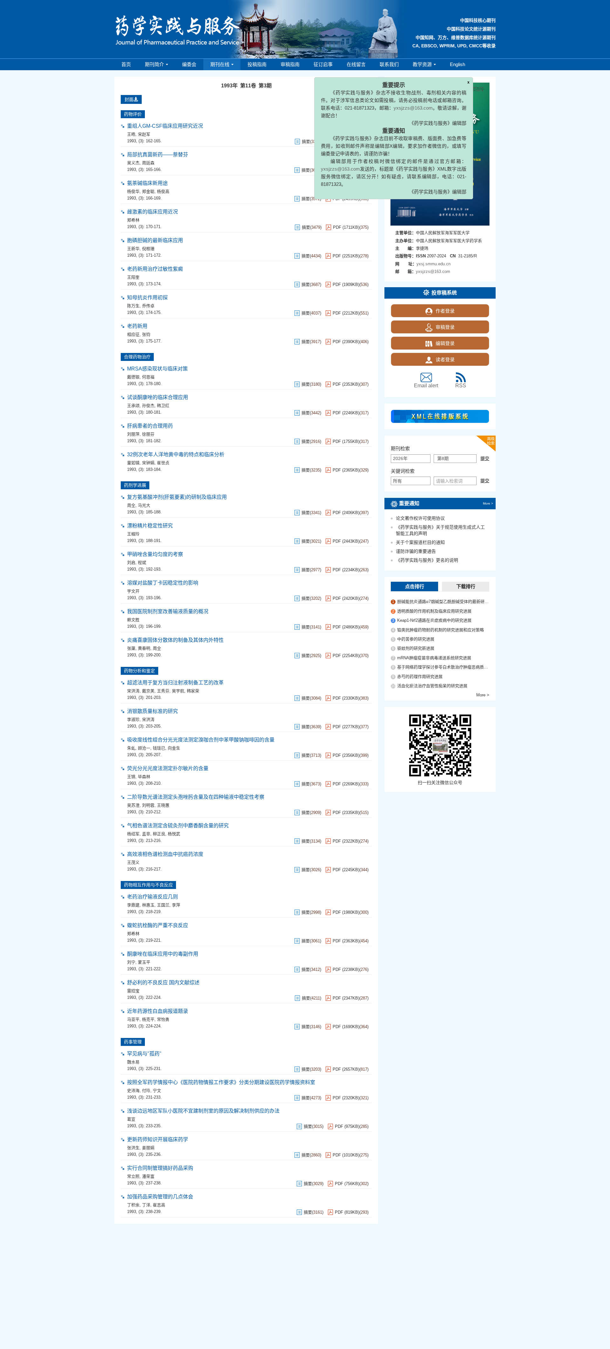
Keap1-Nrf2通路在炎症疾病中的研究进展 (434, 620)
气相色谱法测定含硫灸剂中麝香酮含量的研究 (178, 825)
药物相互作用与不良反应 (148, 884)
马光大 (144, 505)
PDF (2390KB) (346, 341)
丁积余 (133, 1205)
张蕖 (131, 648)
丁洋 (146, 1205)
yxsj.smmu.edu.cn (434, 263)
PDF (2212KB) (346, 313)
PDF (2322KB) (346, 841)
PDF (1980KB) (346, 912)
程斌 (142, 562)
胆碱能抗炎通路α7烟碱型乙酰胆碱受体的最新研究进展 (443, 601)
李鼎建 (133, 905)
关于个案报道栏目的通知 (420, 542)
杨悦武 (174, 833)
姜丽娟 (148, 1147)
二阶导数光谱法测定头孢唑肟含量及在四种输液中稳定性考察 (195, 797)
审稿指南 (290, 64)
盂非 (146, 833)
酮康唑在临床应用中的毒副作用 (162, 954)
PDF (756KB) (347, 1183)
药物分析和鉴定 (139, 670)
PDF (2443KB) (346, 541)
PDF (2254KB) (346, 655)
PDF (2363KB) (346, 941)
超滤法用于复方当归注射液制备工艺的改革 (175, 682)
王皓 (131, 134)
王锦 (131, 776)
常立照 (133, 1176)
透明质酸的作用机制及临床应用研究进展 (434, 611)
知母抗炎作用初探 (147, 297)
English (457, 64)
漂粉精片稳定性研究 (150, 525)
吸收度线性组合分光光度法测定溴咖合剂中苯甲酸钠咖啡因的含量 (200, 739)
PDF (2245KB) (346, 869)
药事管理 (133, 1041)
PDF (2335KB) (346, 812)
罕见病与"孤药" (144, 1053)
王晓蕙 (163, 805)
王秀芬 (163, 690)
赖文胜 (133, 619)
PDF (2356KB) (346, 755)
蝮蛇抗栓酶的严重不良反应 (157, 925)
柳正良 (159, 833)
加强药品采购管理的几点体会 (160, 1196)
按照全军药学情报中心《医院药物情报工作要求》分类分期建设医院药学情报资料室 (221, 1082)
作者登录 (445, 311)
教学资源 (422, 64)
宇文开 (133, 591)
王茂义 (133, 862)
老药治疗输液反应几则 (152, 896)
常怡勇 (163, 1019)
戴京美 (148, 690)
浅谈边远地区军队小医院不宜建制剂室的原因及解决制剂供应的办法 (203, 1111)
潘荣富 (148, 1176)
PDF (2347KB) (346, 998)
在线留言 (356, 64)
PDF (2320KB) (346, 1097)
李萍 (176, 905)
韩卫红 (163, 405)
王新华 (133, 248)
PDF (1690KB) (346, 1026)
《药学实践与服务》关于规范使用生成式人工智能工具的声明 (440, 530)
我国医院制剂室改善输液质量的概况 (167, 611)
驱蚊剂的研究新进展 (415, 648)
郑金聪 (148, 191)
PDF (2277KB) (346, 726)
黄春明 (144, 648)
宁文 (157, 1090)
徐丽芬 (148, 434)
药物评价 (133, 114)
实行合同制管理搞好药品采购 (160, 1168)
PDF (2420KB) (346, 598)
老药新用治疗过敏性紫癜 (155, 269)
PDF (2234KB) (346, 569)
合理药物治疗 (137, 356)
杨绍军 (133, 833)
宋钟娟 (148, 462)
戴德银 (133, 377)
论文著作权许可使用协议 (420, 518)
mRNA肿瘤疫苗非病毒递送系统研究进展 (434, 657)
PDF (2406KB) (346, 512)
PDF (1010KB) (346, 1155)
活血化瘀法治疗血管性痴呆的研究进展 (432, 685)
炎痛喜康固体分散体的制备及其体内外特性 (175, 640)
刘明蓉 (148, 805)
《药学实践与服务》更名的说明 (427, 560)
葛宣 (131, 1119)
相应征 (133, 334)
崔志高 (159, 1205)
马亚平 (133, 1019)
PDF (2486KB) (346, 627)
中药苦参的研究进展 (415, 639)
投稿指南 (257, 64)
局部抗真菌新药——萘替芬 (157, 154)
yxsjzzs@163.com (389, 137)
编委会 (189, 64)
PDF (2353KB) (346, 384)
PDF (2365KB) (346, 470)
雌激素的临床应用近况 (152, 211)
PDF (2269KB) (346, 784)
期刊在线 (219, 64)
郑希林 (133, 220)
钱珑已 (159, 748)
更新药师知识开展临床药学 (157, 1139)
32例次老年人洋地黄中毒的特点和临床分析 (175, 454)
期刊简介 (154, 64)
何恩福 (148, 377)
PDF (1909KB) (346, 284)
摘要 (306, 256)
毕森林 (144, 776)
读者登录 (445, 359)
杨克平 (148, 1019)
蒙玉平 (144, 962)
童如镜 (133, 462)
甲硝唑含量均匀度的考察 (155, 554)
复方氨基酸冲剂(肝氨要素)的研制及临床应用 (177, 497)
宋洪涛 (133, 690)
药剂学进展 (135, 485)
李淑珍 (133, 719)
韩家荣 (193, 690)
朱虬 (131, 748)
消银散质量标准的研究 (152, 711)
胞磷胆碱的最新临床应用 (155, 240)
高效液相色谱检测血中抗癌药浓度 (165, 854)
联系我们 (389, 64)
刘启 (131, 562)
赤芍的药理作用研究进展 (420, 676)
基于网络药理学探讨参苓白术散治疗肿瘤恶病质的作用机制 (443, 667)
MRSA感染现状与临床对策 (157, 368)
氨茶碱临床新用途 (147, 183)
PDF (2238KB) (346, 969)
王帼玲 (133, 534)
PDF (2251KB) (346, 256)
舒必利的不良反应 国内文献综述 (163, 982)
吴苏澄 (133, 805)
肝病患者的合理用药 (150, 426)
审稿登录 (445, 327)
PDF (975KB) (347, 1126)
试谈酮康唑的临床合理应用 (157, 397)
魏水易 (133, 1062)
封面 (129, 99)
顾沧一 (144, 748)
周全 (131, 505)
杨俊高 (163, 191)
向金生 (174, 748)
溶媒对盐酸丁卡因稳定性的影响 (162, 583)
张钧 (146, 334)
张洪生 (133, 1147)
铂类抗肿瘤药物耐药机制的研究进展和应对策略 (440, 629)
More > (488, 503)
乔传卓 (148, 305)
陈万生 (133, 305)
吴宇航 (178, 690)
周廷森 (148, 162)
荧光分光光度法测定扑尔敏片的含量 (167, 768)
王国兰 (163, 905)
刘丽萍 (133, 434)
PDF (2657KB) (346, 1069)
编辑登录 (445, 343)
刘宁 (131, 962)
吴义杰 (133, 162)
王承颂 (133, 405)
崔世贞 (163, 462)
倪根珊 (148, 248)
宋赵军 (144, 134)
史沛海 (133, 1090)
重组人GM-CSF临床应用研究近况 (165, 126)
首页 (126, 64)
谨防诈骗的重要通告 (416, 551)
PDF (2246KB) (346, 412)
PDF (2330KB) (346, 698)
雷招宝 (133, 990)
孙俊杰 (148, 405)
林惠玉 (148, 905)
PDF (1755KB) (346, 441)
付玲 (146, 1090)
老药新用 (137, 326)
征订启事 (323, 64)
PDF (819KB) (347, 1212)
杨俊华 (133, 191)
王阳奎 (133, 277)
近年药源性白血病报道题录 (157, 1011)
